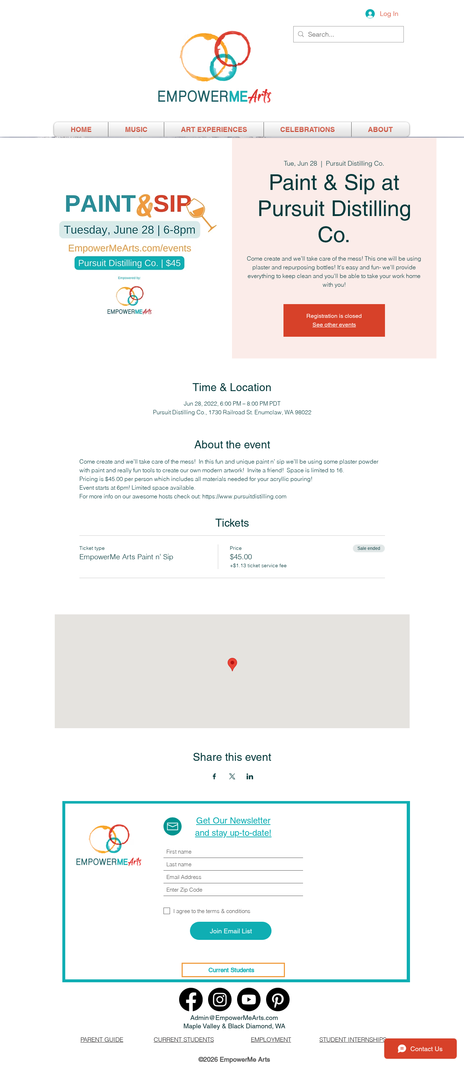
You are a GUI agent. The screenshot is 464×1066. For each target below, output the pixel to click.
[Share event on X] (232, 776)
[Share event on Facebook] (214, 776)
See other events (334, 324)
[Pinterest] (278, 999)
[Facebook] (191, 999)
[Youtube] (249, 999)
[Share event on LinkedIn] (249, 776)
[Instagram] (220, 999)
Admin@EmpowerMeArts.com (234, 1017)
